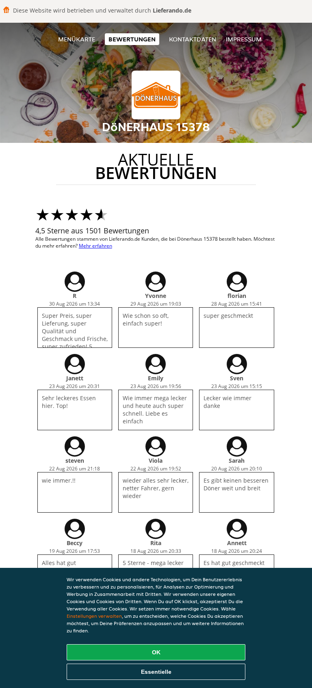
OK (156, 652)
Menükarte (76, 39)
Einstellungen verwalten (94, 616)
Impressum (244, 39)
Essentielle (156, 672)
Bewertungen (132, 39)
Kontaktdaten (192, 39)
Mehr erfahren (95, 245)
